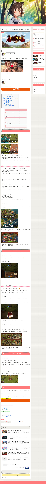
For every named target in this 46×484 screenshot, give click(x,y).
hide (11, 94)
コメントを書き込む (16, 475)
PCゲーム (3, 419)
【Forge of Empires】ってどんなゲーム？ (7, 96)
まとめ (3, 106)
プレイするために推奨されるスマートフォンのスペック (10, 98)
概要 (4, 97)
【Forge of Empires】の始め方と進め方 (7, 100)
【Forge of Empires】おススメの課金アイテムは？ (8, 105)
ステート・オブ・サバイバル (7, 415)
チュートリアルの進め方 (6, 101)
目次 (15, 109)
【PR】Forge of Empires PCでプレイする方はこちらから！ (15, 89)
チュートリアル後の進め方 (7, 104)
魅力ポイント (5, 99)
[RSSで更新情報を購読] (22, 421)
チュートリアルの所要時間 (7, 102)
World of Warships (5, 416)
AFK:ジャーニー (5, 408)
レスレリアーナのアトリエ (6, 409)
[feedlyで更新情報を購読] (20, 421)
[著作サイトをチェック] (19, 421)
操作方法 (4, 103)
